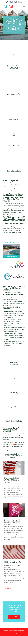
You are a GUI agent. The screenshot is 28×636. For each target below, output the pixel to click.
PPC (14, 378)
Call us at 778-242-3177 (14, 1)
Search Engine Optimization (14, 407)
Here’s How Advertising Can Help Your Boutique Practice (12, 520)
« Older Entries (6, 588)
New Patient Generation (14, 363)
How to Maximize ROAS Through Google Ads (11, 478)
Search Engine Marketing (14, 421)
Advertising (14, 392)
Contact (13, 444)
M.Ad (7, 481)
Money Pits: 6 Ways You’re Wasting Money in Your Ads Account (12, 563)
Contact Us (14, 617)
